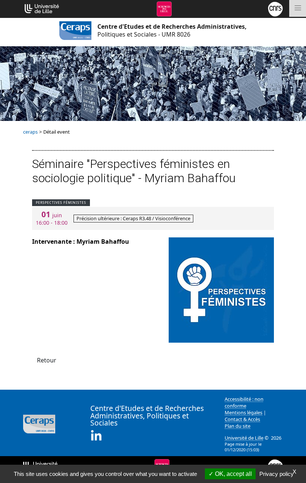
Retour (46, 360)
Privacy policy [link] (276, 474)
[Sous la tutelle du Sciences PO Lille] (164, 8)
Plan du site (237, 426)
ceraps (30, 131)
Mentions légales (243, 412)
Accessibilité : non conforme (244, 402)
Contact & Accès (242, 419)
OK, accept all (232, 474)
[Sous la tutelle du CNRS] (275, 8)
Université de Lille (244, 437)
